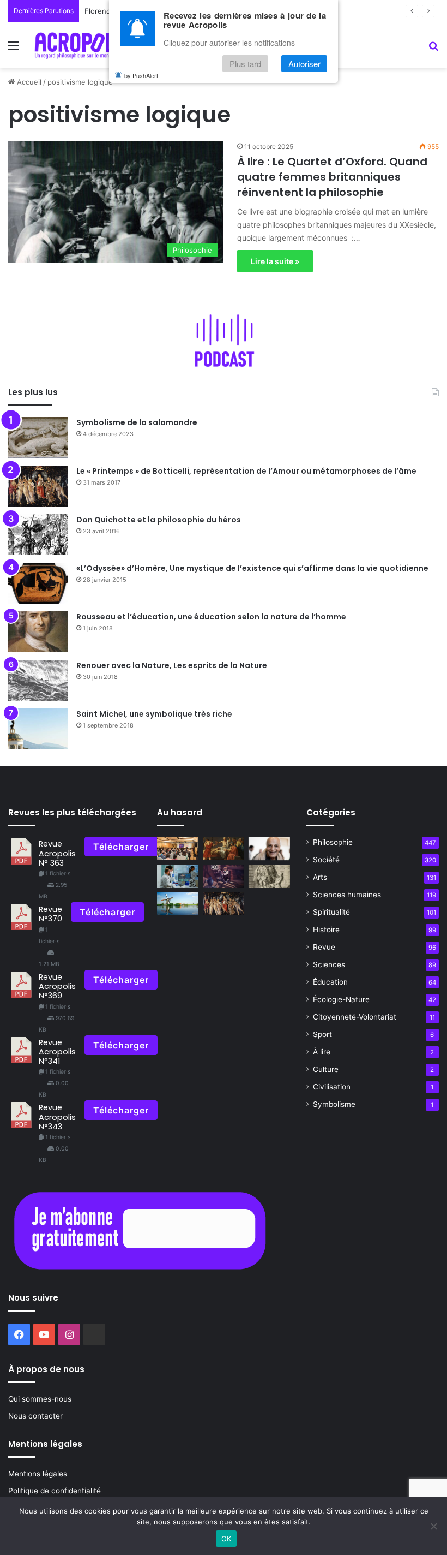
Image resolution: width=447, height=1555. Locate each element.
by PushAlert (141, 75)
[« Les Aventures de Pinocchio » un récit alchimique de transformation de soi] (223, 876)
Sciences (329, 964)
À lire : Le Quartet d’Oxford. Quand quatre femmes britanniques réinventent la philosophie (332, 177)
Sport (322, 1034)
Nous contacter (35, 1415)
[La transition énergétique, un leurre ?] (177, 904)
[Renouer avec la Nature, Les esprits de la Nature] (38, 680)
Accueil (28, 82)
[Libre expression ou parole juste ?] (223, 848)
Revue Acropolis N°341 (57, 1052)
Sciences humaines (347, 894)
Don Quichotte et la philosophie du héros (158, 519)
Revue (324, 947)
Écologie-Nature (341, 999)
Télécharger (121, 846)
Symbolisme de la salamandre (136, 422)
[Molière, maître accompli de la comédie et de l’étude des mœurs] (269, 876)
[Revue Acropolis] (82, 45)
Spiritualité (331, 912)
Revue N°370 (50, 914)
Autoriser (304, 63)
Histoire (326, 929)
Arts (320, 877)
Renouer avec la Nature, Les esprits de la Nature (171, 665)
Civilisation (332, 1086)
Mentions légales (37, 1473)
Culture (326, 1069)
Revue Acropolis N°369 (57, 987)
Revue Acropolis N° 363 (57, 853)
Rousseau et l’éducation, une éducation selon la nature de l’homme (211, 616)
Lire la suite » (275, 261)
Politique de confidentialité (54, 1490)
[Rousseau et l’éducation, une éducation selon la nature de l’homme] (38, 631)
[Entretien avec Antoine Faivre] (177, 876)
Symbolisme (334, 1104)
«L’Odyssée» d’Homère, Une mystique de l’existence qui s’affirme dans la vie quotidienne (252, 568)
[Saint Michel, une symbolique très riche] (38, 728)
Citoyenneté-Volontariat (354, 1016)
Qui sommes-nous (39, 1399)
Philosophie (333, 842)
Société (326, 859)
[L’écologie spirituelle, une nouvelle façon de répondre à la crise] (269, 848)
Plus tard (245, 63)
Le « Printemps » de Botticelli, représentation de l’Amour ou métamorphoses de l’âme (246, 471)
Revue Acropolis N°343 (57, 1117)
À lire (321, 1051)
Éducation (330, 982)
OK (226, 1538)
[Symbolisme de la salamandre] (38, 437)
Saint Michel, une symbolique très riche (154, 713)
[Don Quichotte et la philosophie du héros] (38, 534)
